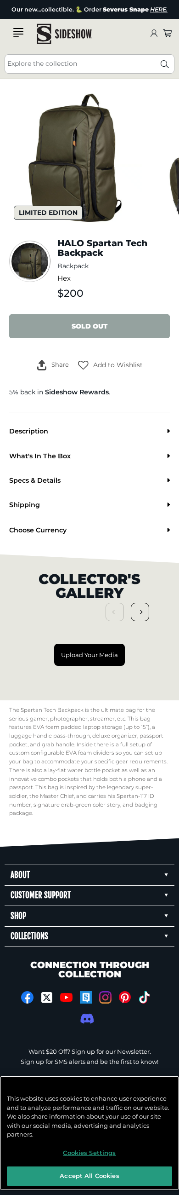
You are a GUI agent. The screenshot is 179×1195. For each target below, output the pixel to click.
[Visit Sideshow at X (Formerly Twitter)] (47, 997)
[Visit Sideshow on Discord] (86, 1018)
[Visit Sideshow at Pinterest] (125, 997)
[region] (89, 1133)
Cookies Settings (89, 1152)
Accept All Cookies (89, 1175)
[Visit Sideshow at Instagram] (105, 997)
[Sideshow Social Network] (86, 997)
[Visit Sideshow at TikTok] (144, 997)
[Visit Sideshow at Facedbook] (27, 997)
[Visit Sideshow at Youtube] (66, 997)
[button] (110, 365)
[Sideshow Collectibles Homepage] (64, 34)
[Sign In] (154, 33)
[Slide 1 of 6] (75, 157)
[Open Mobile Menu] (18, 32)
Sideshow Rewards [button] (77, 392)
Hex (64, 278)
